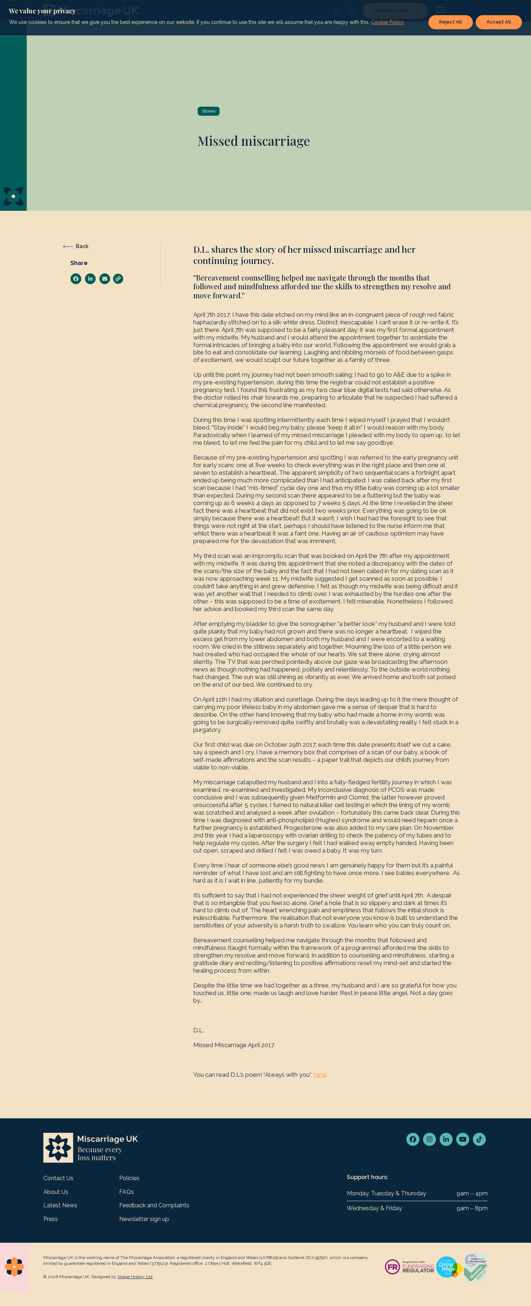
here (320, 1074)
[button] (75, 278)
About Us (55, 1191)
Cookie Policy (387, 22)
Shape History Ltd (134, 1276)
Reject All (450, 22)
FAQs (126, 1191)
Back (82, 246)
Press (50, 1219)
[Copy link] (118, 279)
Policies (129, 1178)
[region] (265, 17)
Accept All (499, 22)
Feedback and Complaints (154, 1205)
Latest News (60, 1205)
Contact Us (58, 1178)
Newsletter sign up (144, 1219)
